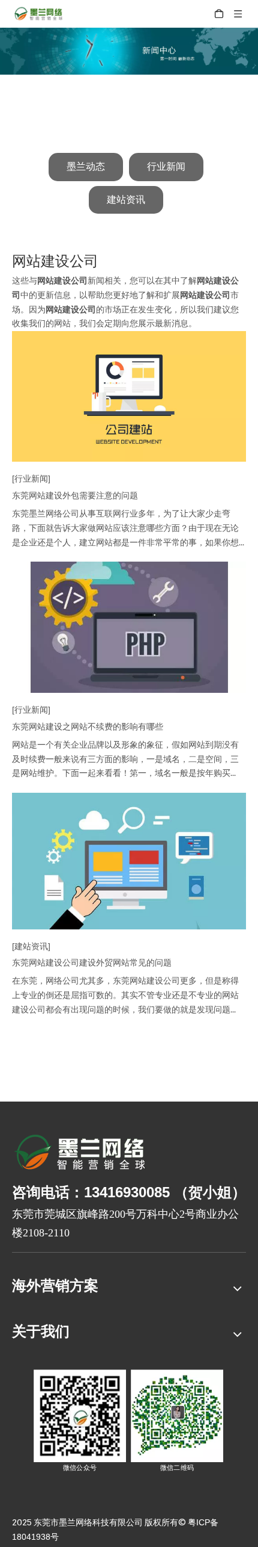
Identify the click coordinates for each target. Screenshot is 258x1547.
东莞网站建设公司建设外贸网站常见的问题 (92, 962)
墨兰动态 (86, 166)
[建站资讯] (31, 946)
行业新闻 (166, 166)
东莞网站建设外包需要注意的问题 (75, 495)
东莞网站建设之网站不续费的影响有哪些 (87, 726)
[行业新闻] (31, 478)
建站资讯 (126, 199)
